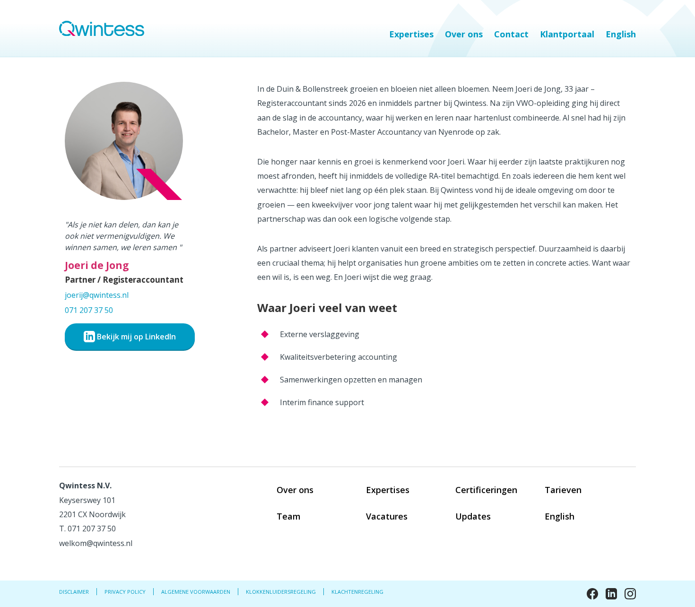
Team (289, 516)
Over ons (464, 34)
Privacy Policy (125, 591)
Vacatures (387, 516)
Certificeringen (486, 489)
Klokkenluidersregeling (281, 591)
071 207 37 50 (89, 310)
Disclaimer (74, 591)
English (621, 34)
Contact (511, 34)
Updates (473, 516)
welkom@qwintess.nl (95, 543)
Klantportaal (567, 34)
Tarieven (563, 489)
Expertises (411, 34)
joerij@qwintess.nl (97, 295)
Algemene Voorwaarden (195, 591)
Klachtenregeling (357, 591)
